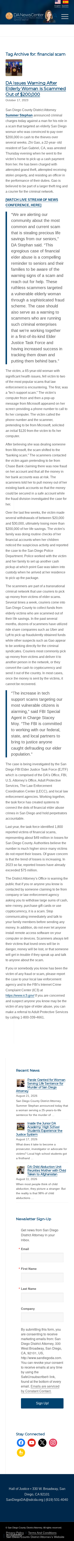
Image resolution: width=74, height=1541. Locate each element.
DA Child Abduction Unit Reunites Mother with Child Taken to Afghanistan (46, 1170)
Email (25, 1248)
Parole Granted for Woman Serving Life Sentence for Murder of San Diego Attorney (40, 1085)
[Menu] (62, 16)
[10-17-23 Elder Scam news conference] (14, 67)
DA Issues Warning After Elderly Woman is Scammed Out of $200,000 (36, 88)
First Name (29, 1268)
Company (28, 1308)
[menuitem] (53, 16)
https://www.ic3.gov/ (20, 995)
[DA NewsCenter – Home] (31, 16)
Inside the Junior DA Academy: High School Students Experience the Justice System (39, 1128)
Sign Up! (42, 1403)
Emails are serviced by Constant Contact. (40, 1388)
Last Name (28, 1288)
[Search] (53, 16)
